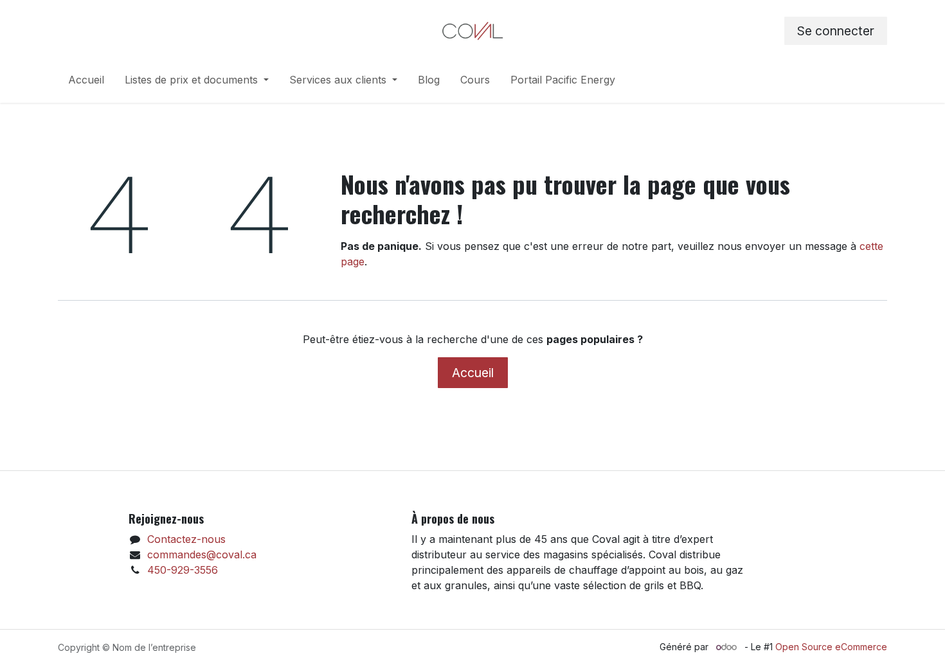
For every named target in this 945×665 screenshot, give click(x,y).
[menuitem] (86, 82)
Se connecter (835, 31)
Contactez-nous (186, 539)
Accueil (473, 372)
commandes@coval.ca (201, 554)
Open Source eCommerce (831, 646)
